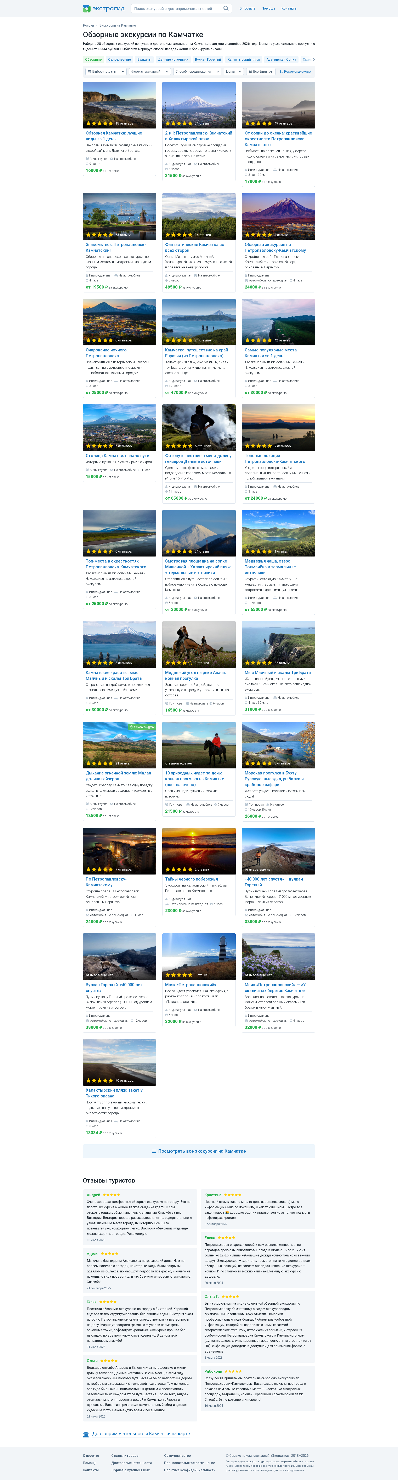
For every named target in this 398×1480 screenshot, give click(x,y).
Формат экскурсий (145, 71)
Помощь (268, 8)
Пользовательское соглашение (189, 1463)
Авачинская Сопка (281, 59)
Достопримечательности (131, 1463)
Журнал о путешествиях (130, 1470)
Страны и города (124, 1456)
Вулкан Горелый (208, 59)
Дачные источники (173, 59)
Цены (230, 71)
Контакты (289, 8)
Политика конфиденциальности (189, 1470)
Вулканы (144, 59)
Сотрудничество (177, 1456)
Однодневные (119, 59)
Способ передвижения (193, 71)
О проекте (247, 8)
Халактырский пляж (244, 59)
